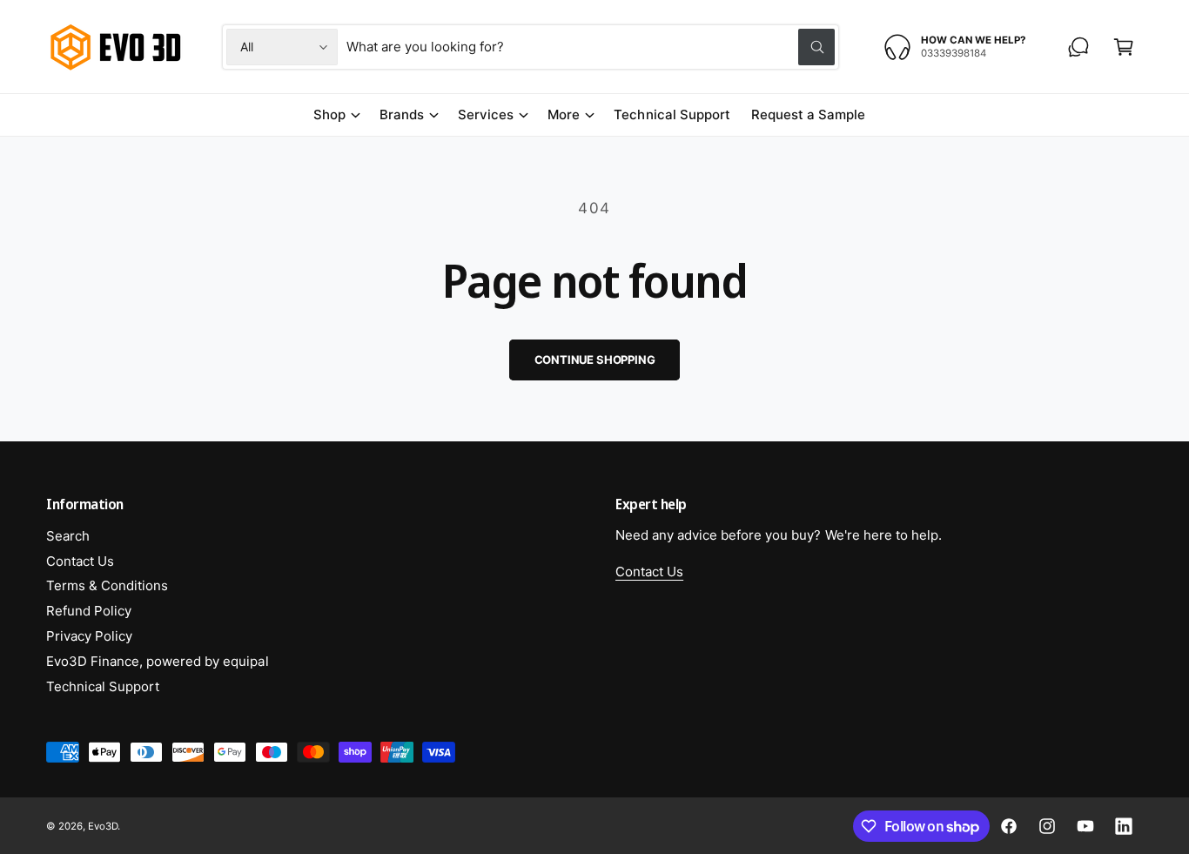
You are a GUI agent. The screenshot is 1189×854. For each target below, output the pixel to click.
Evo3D (103, 826)
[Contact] (1078, 47)
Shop (329, 114)
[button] (1123, 47)
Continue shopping (594, 359)
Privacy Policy (89, 636)
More (563, 114)
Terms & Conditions (107, 585)
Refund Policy (88, 610)
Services (486, 114)
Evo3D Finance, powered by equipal (157, 661)
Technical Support (102, 686)
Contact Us (80, 561)
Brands (402, 114)
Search (68, 536)
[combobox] (590, 47)
